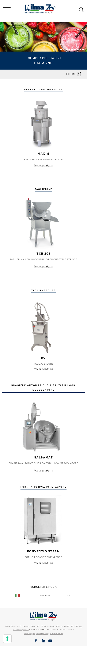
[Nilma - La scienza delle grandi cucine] (40, 8)
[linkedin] (43, 640)
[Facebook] (36, 640)
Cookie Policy (56, 634)
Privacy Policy (42, 634)
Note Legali (29, 634)
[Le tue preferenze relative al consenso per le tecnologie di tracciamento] (7, 639)
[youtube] (50, 640)
